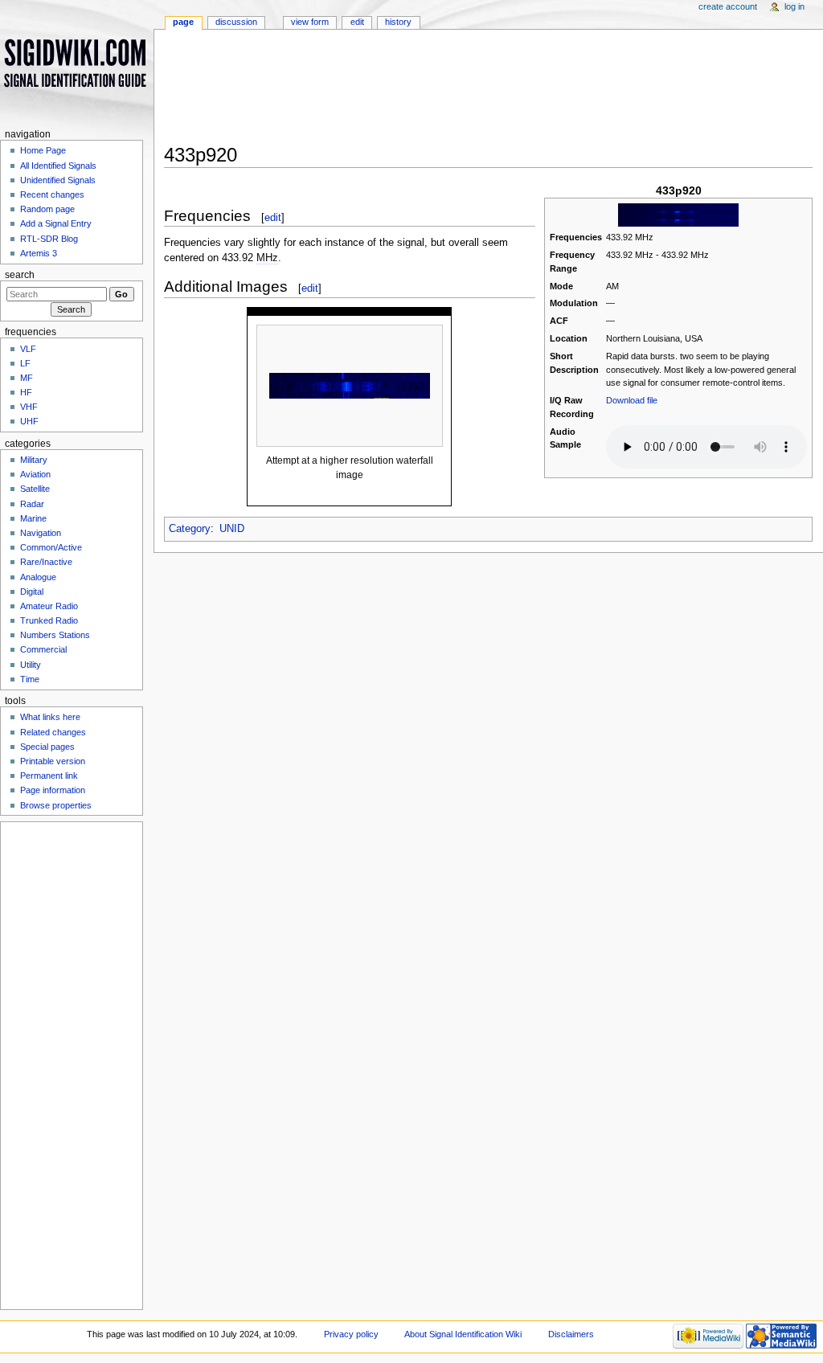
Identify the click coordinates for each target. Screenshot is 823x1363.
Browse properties (56, 805)
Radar (32, 504)
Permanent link (49, 775)
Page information (52, 790)
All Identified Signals (58, 165)
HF (26, 392)
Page (183, 22)
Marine (33, 518)
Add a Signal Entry (56, 223)
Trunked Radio (49, 620)
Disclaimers (571, 1334)
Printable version (52, 761)
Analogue (38, 577)
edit (272, 217)
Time (29, 679)
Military (33, 460)
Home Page (43, 150)
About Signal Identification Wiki (463, 1334)
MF (26, 378)
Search (20, 275)
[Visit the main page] (77, 62)
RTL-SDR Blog (49, 239)
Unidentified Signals (58, 180)
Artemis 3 (38, 253)
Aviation (35, 474)
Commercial (43, 649)
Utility (30, 664)
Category (190, 528)
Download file (631, 400)
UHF (29, 421)
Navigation (40, 533)
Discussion (236, 22)
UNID (231, 528)
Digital (31, 591)
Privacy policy (351, 1334)
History (398, 22)
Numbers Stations (55, 635)
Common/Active (51, 547)
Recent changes (52, 194)
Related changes (53, 732)
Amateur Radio (49, 606)
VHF (29, 406)
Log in (794, 6)
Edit (357, 22)
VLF (28, 349)
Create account (727, 6)
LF (25, 363)
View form (310, 22)
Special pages (47, 746)
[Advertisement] (488, 91)
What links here (50, 717)
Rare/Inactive (46, 562)
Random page (47, 209)
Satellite (35, 488)
